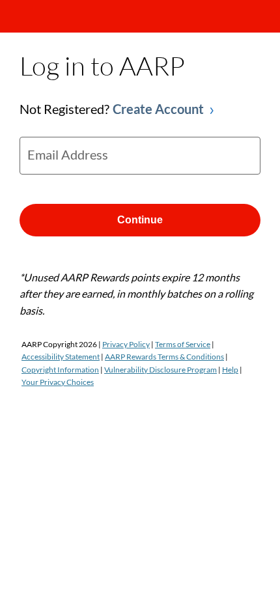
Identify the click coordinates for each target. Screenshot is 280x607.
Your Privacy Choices (57, 382)
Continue (140, 219)
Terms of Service (182, 344)
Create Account (158, 109)
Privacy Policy (126, 344)
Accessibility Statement (60, 356)
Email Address (67, 154)
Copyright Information (60, 369)
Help (230, 369)
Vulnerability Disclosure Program (160, 369)
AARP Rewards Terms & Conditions (164, 356)
